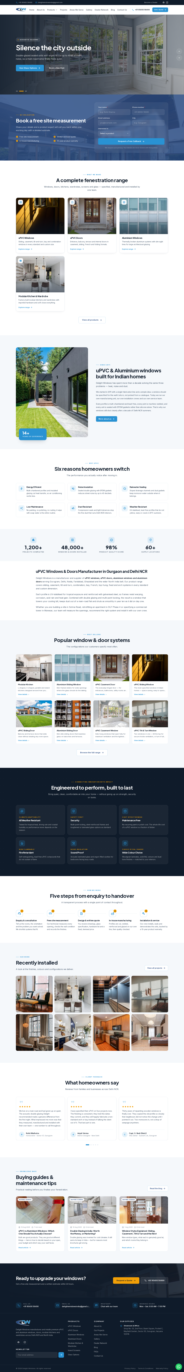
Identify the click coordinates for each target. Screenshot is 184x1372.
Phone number (102, 683)
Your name (101, 673)
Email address (102, 694)
